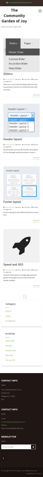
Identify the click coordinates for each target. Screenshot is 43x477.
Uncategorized (7, 81)
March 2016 (9, 355)
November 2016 (10, 351)
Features (35, 79)
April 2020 (8, 346)
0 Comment (27, 79)
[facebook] (3, 459)
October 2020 (10, 341)
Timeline (8, 316)
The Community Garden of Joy (14, 15)
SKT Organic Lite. (18, 471)
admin (19, 79)
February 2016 (10, 360)
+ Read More (36, 95)
